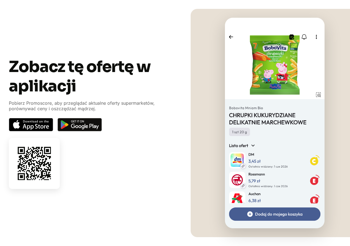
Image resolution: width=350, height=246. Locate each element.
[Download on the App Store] (31, 124)
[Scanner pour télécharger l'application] (34, 163)
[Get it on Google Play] (80, 124)
